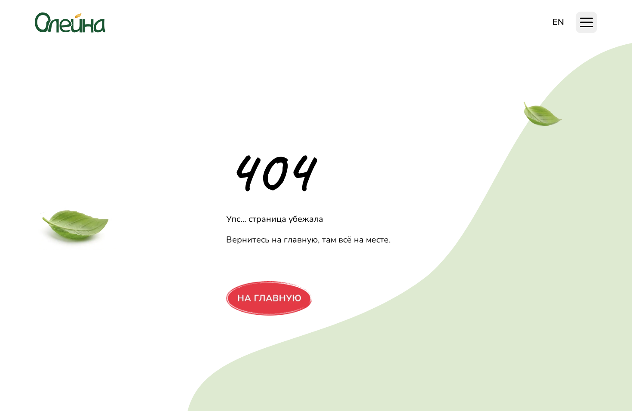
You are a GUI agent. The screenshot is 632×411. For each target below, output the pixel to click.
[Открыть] (586, 22)
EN (558, 22)
